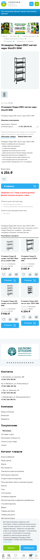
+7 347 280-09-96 (25, 126)
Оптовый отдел (7, 434)
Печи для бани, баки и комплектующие (17, 482)
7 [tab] (20, 362)
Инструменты (6, 468)
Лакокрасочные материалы (12, 471)
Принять (11, 548)
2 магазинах (8, 264)
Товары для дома (29, 36)
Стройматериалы (8, 504)
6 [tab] (17, 362)
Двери (3, 507)
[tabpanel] (20, 352)
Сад (2, 489)
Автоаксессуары (8, 518)
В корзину (9, 186)
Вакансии (5, 415)
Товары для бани (8, 511)
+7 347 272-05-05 (8, 393)
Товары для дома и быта (14, 39)
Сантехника (6, 493)
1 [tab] (7, 362)
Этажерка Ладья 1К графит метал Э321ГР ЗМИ (29, 258)
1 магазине (28, 264)
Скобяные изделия (8, 497)
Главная (4, 36)
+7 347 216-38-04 (8, 399)
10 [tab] (26, 362)
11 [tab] (28, 362)
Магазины (7, 431)
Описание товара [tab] (8, 137)
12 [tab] (30, 362)
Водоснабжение (7, 457)
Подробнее (7, 542)
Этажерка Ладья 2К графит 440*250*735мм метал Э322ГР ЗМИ (9, 258)
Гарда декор (6, 460)
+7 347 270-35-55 (8, 379)
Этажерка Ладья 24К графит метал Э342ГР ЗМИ (9, 303)
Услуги (3, 445)
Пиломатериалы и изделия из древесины (17, 500)
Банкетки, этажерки (25, 41)
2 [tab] (9, 362)
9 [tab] (24, 362)
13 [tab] (32, 362)
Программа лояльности (10, 438)
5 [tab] (15, 362)
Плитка (4, 486)
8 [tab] (22, 362)
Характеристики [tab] (25, 137)
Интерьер (8, 41)
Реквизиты (5, 419)
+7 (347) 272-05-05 (14, 2)
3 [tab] (11, 362)
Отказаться (29, 548)
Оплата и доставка (9, 442)
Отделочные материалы (11, 478)
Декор (3, 464)
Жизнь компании (7, 412)
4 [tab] (13, 362)
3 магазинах (28, 306)
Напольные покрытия (9, 475)
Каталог (13, 36)
